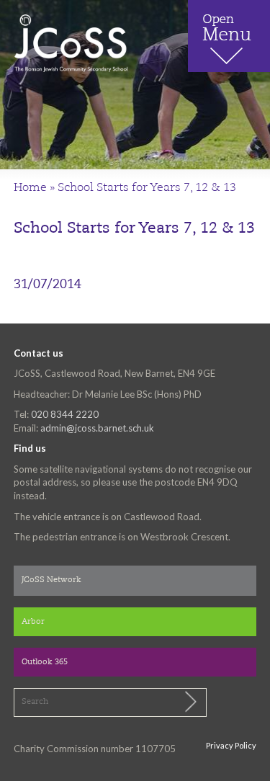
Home (30, 188)
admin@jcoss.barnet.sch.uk (97, 428)
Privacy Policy (231, 745)
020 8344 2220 (65, 414)
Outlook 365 (45, 662)
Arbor (33, 622)
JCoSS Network (51, 580)
